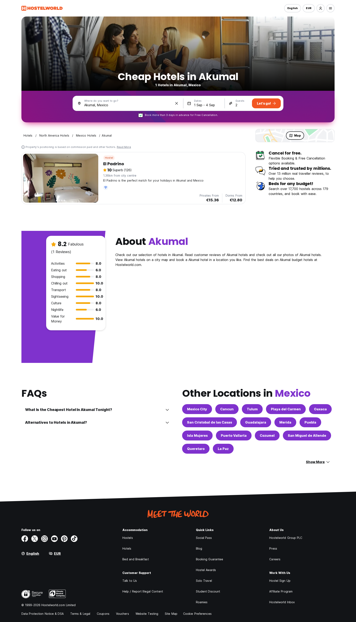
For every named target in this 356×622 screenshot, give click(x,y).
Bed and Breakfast (135, 559)
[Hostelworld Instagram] (44, 538)
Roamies (202, 602)
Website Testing (147, 613)
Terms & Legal (80, 613)
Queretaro (196, 449)
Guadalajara (255, 422)
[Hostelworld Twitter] (34, 538)
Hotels (126, 548)
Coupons (103, 613)
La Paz (223, 449)
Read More (124, 147)
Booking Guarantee (209, 559)
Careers (274, 559)
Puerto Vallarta (234, 435)
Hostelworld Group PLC (285, 537)
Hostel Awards (206, 570)
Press (273, 548)
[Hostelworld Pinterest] (64, 538)
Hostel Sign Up (279, 580)
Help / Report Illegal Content (142, 591)
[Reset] (177, 103)
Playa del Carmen (286, 409)
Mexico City (197, 409)
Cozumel (267, 435)
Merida (285, 422)
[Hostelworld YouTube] (54, 538)
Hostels (127, 537)
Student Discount (208, 591)
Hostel (109, 157)
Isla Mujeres (197, 435)
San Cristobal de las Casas (209, 422)
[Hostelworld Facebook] (24, 538)
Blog (199, 548)
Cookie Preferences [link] (197, 613)
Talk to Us (129, 580)
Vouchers (122, 613)
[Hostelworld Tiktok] (74, 538)
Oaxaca (320, 409)
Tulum (252, 409)
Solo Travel (204, 580)
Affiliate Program (281, 591)
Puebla (310, 422)
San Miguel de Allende (307, 435)
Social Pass (204, 537)
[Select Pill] (320, 8)
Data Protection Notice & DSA (42, 613)
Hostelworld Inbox (282, 602)
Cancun (227, 409)
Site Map (171, 613)
